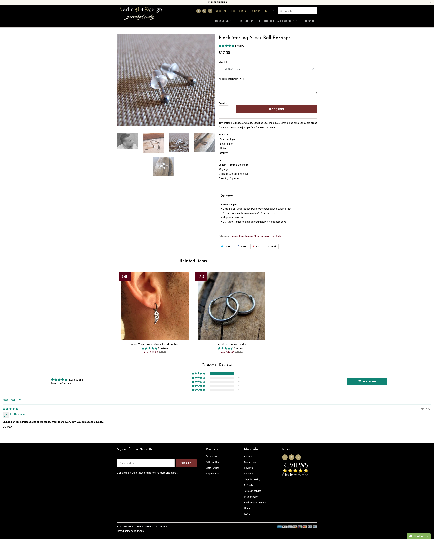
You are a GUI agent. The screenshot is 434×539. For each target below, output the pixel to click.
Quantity (223, 103)
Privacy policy (251, 496)
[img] (10, 409)
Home (247, 508)
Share (243, 246)
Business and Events (255, 502)
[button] (227, 45)
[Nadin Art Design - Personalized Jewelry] (140, 14)
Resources (249, 473)
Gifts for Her (265, 21)
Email (273, 246)
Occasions (222, 21)
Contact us (250, 462)
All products (286, 21)
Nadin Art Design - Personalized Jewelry (146, 526)
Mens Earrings (246, 236)
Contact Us (420, 536)
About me (221, 11)
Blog (233, 11)
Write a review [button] (367, 381)
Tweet (227, 246)
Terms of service (252, 491)
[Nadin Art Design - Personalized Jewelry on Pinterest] (204, 11)
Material (223, 62)
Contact (244, 11)
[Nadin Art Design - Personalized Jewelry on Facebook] (198, 11)
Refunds (248, 485)
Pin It (258, 246)
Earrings (234, 236)
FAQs (247, 514)
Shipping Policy (252, 479)
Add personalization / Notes (232, 79)
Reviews (248, 468)
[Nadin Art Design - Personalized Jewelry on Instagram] (210, 11)
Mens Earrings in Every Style (267, 236)
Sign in (256, 11)
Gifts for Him (244, 21)
